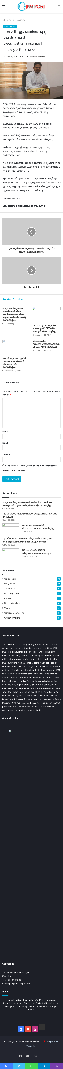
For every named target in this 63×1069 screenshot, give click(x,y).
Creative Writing (12, 618)
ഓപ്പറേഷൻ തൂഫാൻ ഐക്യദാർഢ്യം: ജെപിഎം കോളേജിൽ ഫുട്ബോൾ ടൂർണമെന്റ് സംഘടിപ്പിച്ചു (14, 314)
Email (5, 443)
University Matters (13, 603)
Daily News (9, 583)
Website (6, 454)
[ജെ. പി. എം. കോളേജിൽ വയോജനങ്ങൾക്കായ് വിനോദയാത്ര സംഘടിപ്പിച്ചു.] (16, 347)
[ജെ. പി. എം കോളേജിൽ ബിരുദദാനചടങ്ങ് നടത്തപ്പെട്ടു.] (10, 554)
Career (7, 598)
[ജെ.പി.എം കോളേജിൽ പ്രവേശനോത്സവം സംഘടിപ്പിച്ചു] (10, 529)
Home (8, 20)
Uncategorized (11, 593)
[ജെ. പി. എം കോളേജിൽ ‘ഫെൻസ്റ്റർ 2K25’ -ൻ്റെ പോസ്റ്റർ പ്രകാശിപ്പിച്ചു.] (47, 315)
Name (6, 431)
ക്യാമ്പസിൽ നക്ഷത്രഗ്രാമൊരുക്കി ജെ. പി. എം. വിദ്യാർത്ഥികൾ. (46, 344)
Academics (9, 588)
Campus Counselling (14, 613)
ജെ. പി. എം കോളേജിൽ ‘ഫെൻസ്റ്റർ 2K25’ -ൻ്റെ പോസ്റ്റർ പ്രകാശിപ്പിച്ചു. (44, 328)
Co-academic (19, 20)
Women (8, 608)
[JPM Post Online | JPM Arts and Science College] (31, 6)
